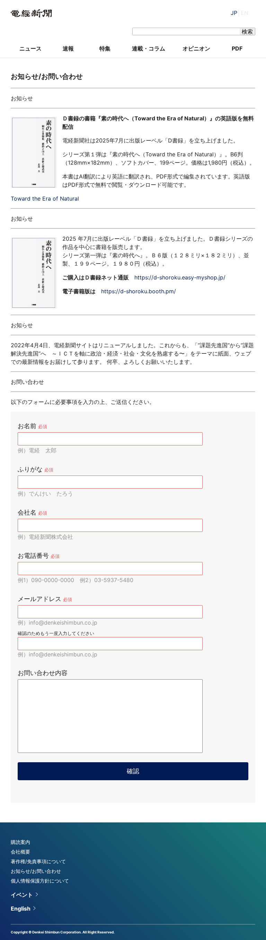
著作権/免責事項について (38, 861)
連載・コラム (148, 48)
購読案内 (20, 842)
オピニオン (196, 48)
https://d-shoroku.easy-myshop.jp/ (179, 277)
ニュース (30, 48)
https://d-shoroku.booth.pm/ (138, 291)
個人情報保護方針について (40, 881)
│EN (239, 12)
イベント (22, 894)
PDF (237, 48)
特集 (104, 48)
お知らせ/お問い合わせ (36, 871)
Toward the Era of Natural (45, 198)
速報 (68, 48)
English (20, 908)
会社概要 (20, 852)
